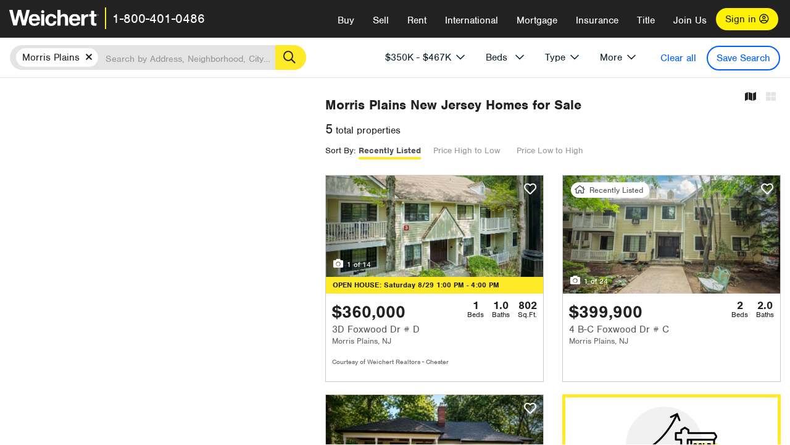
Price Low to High (550, 150)
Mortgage (537, 20)
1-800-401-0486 (158, 19)
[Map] (750, 97)
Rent (416, 20)
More (611, 57)
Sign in (742, 19)
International (471, 20)
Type (555, 57)
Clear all (678, 58)
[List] (771, 97)
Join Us (690, 20)
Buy (346, 20)
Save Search (743, 58)
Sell (381, 20)
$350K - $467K (418, 57)
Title (646, 20)
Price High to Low (466, 150)
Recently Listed (390, 150)
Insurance (597, 20)
